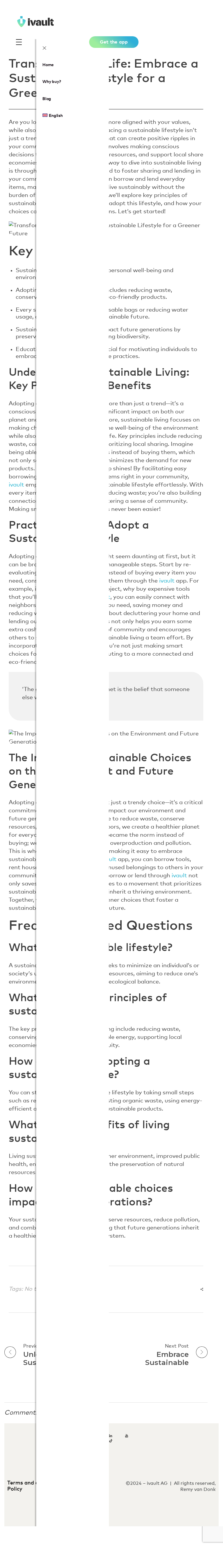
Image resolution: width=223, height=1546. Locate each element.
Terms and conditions (36, 1483)
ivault (16, 485)
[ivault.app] (55, 22)
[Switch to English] (111, 1532)
